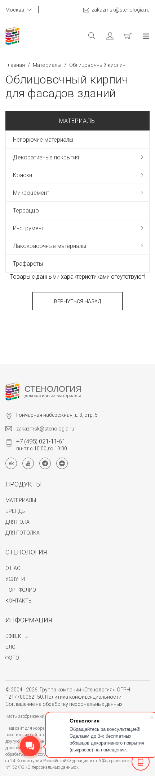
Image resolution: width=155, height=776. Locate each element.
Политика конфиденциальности (83, 697)
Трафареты (28, 263)
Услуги (15, 579)
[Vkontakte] (11, 463)
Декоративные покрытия (46, 157)
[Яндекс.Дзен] (62, 463)
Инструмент (28, 228)
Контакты (18, 601)
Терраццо (26, 210)
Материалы (47, 65)
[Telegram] (45, 463)
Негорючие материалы (43, 139)
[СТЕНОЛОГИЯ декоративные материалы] (12, 391)
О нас (12, 568)
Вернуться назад (77, 301)
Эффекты (16, 636)
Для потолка (22, 533)
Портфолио (20, 590)
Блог (11, 647)
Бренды (15, 511)
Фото (12, 658)
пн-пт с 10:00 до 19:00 (41, 444)
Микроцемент (31, 192)
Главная (15, 65)
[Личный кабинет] (105, 35)
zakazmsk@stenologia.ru (121, 10)
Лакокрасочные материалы (49, 246)
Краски (22, 175)
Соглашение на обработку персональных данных (64, 704)
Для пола (17, 522)
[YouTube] (28, 463)
